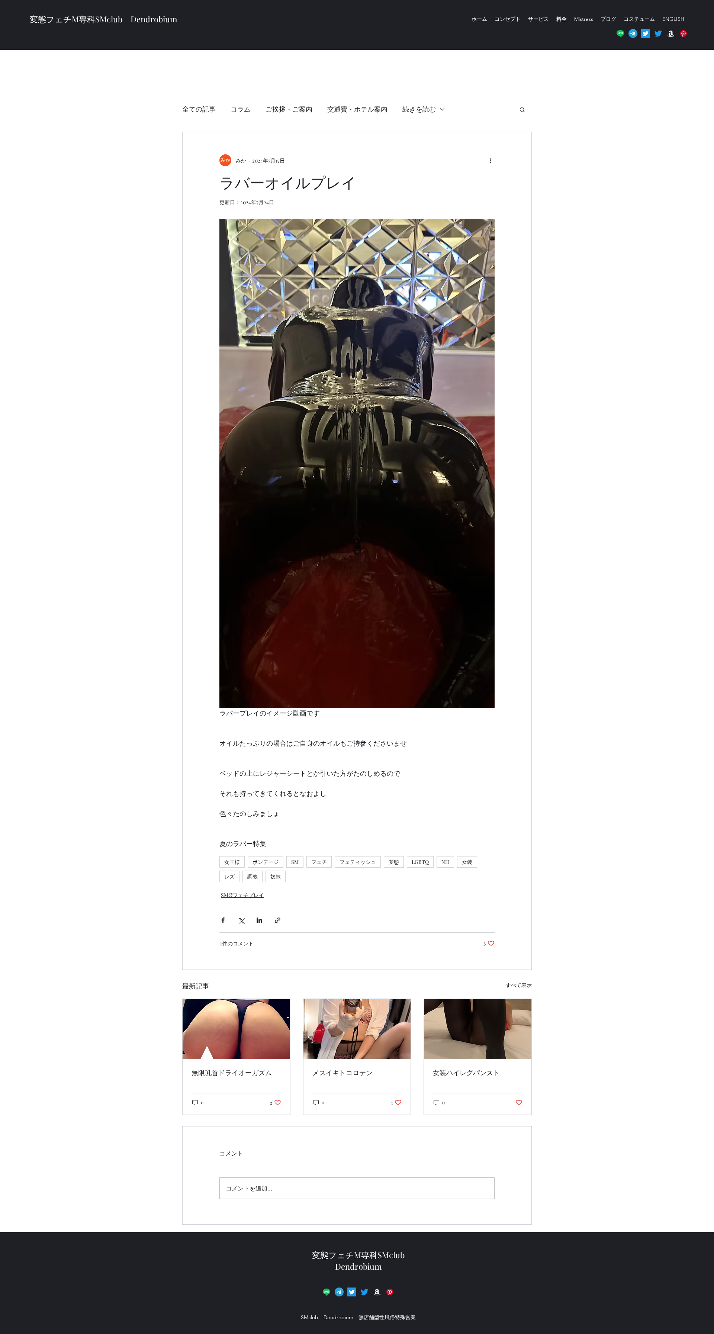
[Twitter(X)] (645, 33)
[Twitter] (658, 33)
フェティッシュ (358, 861)
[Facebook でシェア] (222, 920)
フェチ (319, 861)
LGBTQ (420, 861)
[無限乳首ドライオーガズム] (236, 1029)
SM (295, 861)
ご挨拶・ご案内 (289, 109)
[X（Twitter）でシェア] (241, 920)
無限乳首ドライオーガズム (232, 1072)
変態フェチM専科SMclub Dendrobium (103, 19)
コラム (241, 109)
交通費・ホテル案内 (357, 109)
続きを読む (419, 109)
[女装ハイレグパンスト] (477, 1029)
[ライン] (620, 33)
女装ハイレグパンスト (466, 1072)
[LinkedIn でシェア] (259, 920)
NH (445, 861)
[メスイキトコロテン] (357, 1029)
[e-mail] (632, 33)
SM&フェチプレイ (242, 895)
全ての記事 (199, 109)
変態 (394, 861)
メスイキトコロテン (342, 1072)
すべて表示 (519, 985)
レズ (229, 876)
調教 (252, 876)
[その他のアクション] (490, 160)
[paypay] (389, 1292)
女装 (467, 861)
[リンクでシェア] (277, 920)
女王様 (232, 861)
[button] (683, 33)
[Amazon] (670, 33)
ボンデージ (266, 861)
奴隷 (275, 876)
